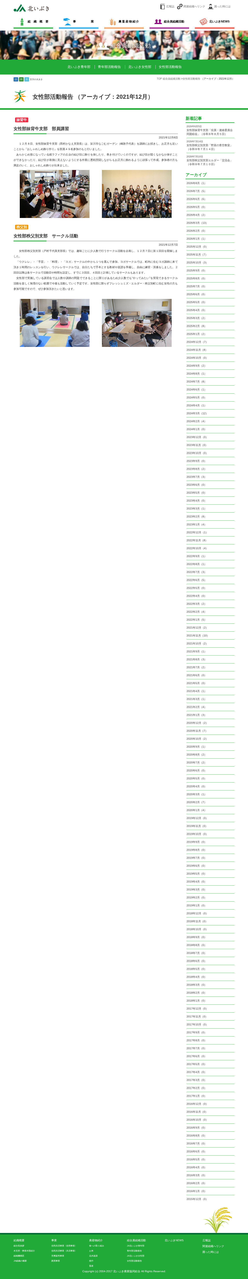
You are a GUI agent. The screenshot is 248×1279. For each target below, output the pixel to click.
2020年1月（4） (197, 810)
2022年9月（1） (197, 556)
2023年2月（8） (197, 516)
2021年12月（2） (197, 627)
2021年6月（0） (197, 675)
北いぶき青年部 (78, 67)
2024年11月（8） (197, 349)
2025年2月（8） (197, 326)
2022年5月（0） (197, 587)
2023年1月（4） (197, 524)
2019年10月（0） (197, 834)
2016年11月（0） (197, 1111)
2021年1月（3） (197, 714)
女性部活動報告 (170, 67)
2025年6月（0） (197, 294)
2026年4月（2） (197, 214)
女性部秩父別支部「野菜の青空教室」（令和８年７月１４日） (210, 145)
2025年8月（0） (197, 278)
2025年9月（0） (197, 270)
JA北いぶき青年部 (135, 1246)
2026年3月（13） (197, 222)
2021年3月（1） (197, 699)
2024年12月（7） (197, 341)
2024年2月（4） (197, 421)
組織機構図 (19, 1256)
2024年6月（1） (197, 389)
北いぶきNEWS (174, 1240)
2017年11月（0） (197, 1016)
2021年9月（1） (197, 651)
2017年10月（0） (197, 1024)
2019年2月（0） (197, 897)
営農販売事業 (57, 1256)
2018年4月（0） (197, 976)
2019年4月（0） (197, 881)
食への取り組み (96, 1246)
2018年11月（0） (197, 921)
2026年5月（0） (197, 206)
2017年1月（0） (197, 1095)
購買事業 (55, 1261)
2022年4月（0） (197, 595)
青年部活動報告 (109, 67)
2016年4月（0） (197, 1167)
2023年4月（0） (197, 500)
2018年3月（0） (197, 984)
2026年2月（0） (197, 230)
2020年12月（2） (197, 722)
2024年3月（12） (197, 413)
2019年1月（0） (197, 905)
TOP (160, 78)
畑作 (91, 1261)
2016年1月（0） (197, 1191)
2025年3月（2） (197, 318)
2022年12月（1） (197, 532)
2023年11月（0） (197, 445)
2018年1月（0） (197, 1000)
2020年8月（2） (197, 754)
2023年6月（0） (197, 484)
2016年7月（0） (197, 1143)
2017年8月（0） (197, 1040)
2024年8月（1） (197, 373)
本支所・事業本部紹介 (24, 1251)
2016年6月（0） (197, 1151)
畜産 (91, 1266)
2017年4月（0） (197, 1072)
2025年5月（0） (197, 302)
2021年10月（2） (197, 643)
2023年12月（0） (197, 437)
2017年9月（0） (197, 1032)
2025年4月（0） (197, 310)
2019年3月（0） (197, 889)
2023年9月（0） (197, 460)
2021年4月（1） (197, 691)
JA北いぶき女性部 (135, 1256)
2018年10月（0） (197, 929)
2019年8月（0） (197, 849)
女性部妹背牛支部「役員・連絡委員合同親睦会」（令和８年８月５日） (210, 130)
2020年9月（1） (197, 746)
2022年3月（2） (197, 603)
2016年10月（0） (197, 1119)
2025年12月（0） (197, 246)
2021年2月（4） (197, 707)
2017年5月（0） (197, 1064)
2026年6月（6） (197, 199)
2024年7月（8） (197, 381)
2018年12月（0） (197, 913)
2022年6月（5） (197, 580)
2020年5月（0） (197, 778)
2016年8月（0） (197, 1135)
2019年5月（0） (197, 873)
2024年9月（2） (197, 365)
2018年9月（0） (197, 937)
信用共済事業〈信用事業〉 (64, 1246)
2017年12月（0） (197, 1008)
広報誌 (170, 6)
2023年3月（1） (197, 508)
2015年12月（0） (197, 1199)
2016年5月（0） (197, 1159)
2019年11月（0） (197, 826)
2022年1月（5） (197, 619)
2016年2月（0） (197, 1183)
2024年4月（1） (197, 405)
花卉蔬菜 (93, 1256)
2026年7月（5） (197, 191)
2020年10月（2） (197, 738)
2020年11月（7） (197, 730)
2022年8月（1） (197, 564)
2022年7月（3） (197, 572)
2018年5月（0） (197, 968)
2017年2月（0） (197, 1087)
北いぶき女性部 (139, 67)
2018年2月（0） (197, 992)
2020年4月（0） (197, 786)
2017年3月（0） (197, 1080)
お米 (91, 1251)
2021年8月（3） (197, 659)
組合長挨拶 (19, 1246)
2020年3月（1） (197, 794)
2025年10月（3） (197, 262)
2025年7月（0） (197, 286)
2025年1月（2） (197, 333)
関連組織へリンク (194, 6)
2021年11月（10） (198, 635)
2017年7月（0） (197, 1048)
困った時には (222, 6)
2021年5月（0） (197, 683)
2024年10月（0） (197, 357)
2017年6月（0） (197, 1056)
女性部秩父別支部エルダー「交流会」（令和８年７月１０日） (210, 160)
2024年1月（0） (197, 429)
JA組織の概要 (20, 1261)
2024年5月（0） (197, 397)
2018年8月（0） (197, 945)
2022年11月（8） (197, 540)
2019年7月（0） (197, 857)
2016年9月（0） (197, 1127)
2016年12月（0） (197, 1103)
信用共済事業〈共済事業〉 (64, 1251)
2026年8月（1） (197, 183)
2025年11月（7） (197, 254)
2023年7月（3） (197, 476)
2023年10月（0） (197, 453)
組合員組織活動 (172, 78)
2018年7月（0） (197, 953)
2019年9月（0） (197, 841)
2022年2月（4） (197, 611)
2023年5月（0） (197, 492)
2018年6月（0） (197, 960)
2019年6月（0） (197, 865)
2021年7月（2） (197, 667)
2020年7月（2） (197, 762)
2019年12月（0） (197, 818)
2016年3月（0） (197, 1175)
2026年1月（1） (197, 238)
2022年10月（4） (197, 548)
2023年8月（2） (197, 468)
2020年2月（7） (197, 802)
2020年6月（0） (197, 770)
